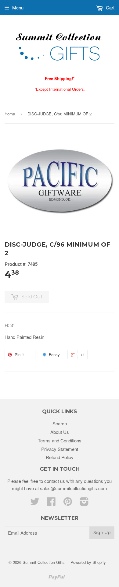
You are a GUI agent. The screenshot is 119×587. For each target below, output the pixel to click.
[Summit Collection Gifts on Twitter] (34, 503)
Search (59, 423)
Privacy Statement (59, 449)
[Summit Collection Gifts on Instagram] (84, 503)
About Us (59, 432)
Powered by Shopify (88, 562)
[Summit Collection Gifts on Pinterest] (67, 503)
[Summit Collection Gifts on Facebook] (51, 503)
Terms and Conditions (59, 440)
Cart (109, 7)
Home (10, 114)
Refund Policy (60, 457)
